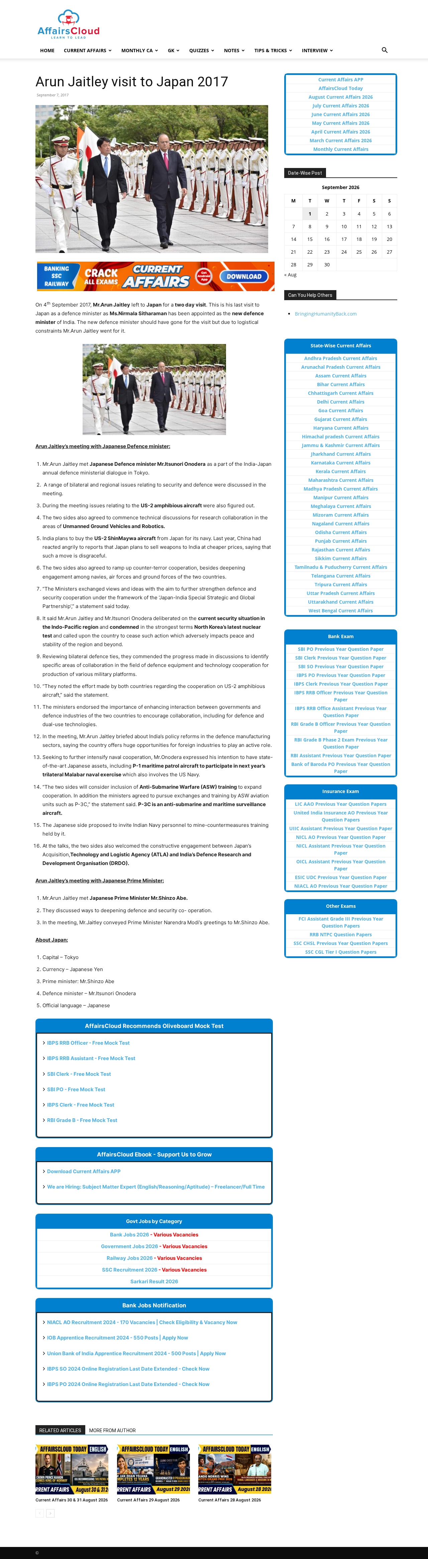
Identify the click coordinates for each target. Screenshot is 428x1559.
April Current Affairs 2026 (340, 131)
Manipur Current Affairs (340, 497)
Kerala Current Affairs (341, 471)
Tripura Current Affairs (341, 584)
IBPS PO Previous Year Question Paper (341, 675)
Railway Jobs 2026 (154, 1258)
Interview (315, 50)
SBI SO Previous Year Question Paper (341, 666)
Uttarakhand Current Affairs (340, 602)
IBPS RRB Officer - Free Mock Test (88, 1043)
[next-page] (50, 1513)
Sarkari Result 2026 (154, 1281)
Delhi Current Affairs (340, 402)
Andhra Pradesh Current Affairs (340, 358)
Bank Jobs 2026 (154, 1234)
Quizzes (199, 50)
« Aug (290, 274)
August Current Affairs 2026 (341, 97)
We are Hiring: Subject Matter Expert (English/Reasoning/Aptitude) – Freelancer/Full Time (156, 1187)
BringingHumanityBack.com (326, 314)
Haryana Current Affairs (340, 428)
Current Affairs (85, 50)
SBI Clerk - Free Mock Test (79, 1074)
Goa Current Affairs (340, 410)
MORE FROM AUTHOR (112, 1430)
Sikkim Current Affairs (341, 558)
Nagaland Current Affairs (340, 523)
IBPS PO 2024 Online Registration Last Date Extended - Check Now (128, 1384)
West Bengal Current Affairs (341, 610)
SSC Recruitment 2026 (154, 1270)
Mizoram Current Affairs (341, 515)
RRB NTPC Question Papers (341, 934)
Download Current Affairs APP (84, 1171)
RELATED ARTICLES (60, 1430)
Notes (231, 50)
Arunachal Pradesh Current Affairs (341, 367)
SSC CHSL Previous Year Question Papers (341, 943)
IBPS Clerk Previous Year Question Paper (341, 684)
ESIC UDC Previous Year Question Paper (341, 877)
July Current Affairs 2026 (341, 105)
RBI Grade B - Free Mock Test (82, 1120)
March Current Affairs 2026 (341, 140)
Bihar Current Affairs (341, 384)
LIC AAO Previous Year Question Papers (341, 804)
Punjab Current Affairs (341, 541)
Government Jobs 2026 (154, 1246)
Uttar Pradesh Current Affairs (341, 593)
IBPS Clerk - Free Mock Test (80, 1105)
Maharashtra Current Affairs (340, 480)
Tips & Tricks (270, 50)
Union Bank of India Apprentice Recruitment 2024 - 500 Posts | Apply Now (136, 1353)
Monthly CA (137, 50)
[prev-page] (39, 1513)
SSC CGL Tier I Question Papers (341, 952)
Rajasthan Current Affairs (341, 549)
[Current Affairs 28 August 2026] (235, 1469)
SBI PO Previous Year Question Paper (341, 649)
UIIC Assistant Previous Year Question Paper (340, 828)
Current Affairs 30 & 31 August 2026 (71, 1499)
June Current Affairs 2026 (341, 114)
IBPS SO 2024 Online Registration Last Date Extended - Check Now (128, 1369)
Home (47, 50)
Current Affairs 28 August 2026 (229, 1499)
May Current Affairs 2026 (340, 123)
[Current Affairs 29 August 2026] (154, 1469)
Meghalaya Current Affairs (341, 506)
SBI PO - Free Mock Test (76, 1089)
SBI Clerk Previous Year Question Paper (340, 658)
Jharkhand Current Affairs (341, 454)
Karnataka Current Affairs (340, 462)
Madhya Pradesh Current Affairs (341, 489)
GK (171, 50)
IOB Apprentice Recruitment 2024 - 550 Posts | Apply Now (117, 1337)
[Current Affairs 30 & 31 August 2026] (72, 1469)
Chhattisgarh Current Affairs (340, 393)
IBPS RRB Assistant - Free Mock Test (91, 1058)
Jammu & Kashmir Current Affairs (341, 445)
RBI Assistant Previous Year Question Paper (341, 755)
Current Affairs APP (340, 79)
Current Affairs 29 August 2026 (148, 1499)
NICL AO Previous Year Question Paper (341, 837)
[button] (385, 51)
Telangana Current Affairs (340, 576)
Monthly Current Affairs (340, 149)
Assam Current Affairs (340, 375)
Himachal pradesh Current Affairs (341, 436)
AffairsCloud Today (341, 88)
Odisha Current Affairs (341, 532)
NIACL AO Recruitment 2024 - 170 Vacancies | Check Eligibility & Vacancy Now (142, 1322)
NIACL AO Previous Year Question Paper (340, 886)
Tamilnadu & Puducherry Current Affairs (341, 567)
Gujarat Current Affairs (340, 419)
